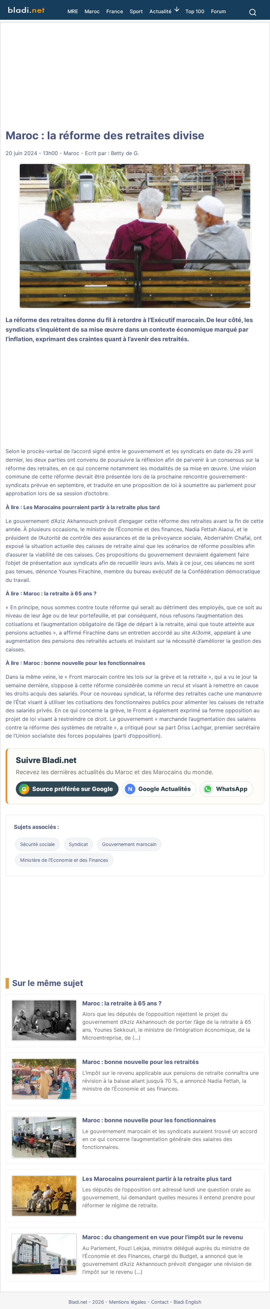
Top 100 (194, 11)
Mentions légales (127, 1302)
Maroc (92, 11)
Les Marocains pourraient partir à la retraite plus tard (91, 507)
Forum (218, 11)
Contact (160, 1302)
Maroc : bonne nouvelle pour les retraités (140, 1061)
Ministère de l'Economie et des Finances (64, 860)
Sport (136, 11)
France (114, 11)
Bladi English (188, 1302)
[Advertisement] (135, 76)
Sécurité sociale (37, 844)
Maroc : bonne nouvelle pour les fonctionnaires (84, 663)
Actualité (160, 11)
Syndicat (78, 844)
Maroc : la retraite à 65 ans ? (59, 593)
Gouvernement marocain (129, 844)
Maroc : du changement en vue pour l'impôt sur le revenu (162, 1237)
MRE (73, 11)
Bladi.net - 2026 (86, 1302)
